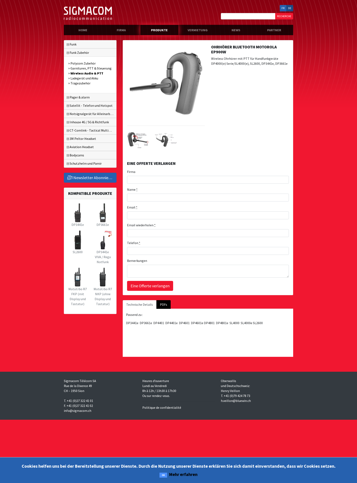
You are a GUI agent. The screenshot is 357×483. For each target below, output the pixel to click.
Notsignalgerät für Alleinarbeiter (92, 114)
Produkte (159, 30)
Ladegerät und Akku (84, 78)
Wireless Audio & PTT (86, 73)
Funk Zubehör (79, 52)
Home (90, 30)
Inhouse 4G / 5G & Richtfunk (89, 122)
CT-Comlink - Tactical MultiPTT (92, 130)
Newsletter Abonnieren (93, 177)
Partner (274, 30)
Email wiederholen (141, 225)
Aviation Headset (81, 147)
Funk (72, 44)
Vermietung (198, 30)
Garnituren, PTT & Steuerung (91, 68)
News (236, 30)
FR (283, 8)
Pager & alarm (79, 97)
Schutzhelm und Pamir (85, 163)
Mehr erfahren (183, 474)
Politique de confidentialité (161, 407)
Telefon (133, 243)
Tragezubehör (80, 83)
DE (289, 8)
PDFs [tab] (163, 304)
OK (163, 475)
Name (132, 189)
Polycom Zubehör (83, 63)
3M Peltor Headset (82, 139)
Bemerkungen (137, 261)
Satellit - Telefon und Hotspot (91, 105)
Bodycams (76, 155)
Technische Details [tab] (139, 304)
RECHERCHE (284, 16)
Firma (121, 30)
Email (132, 207)
